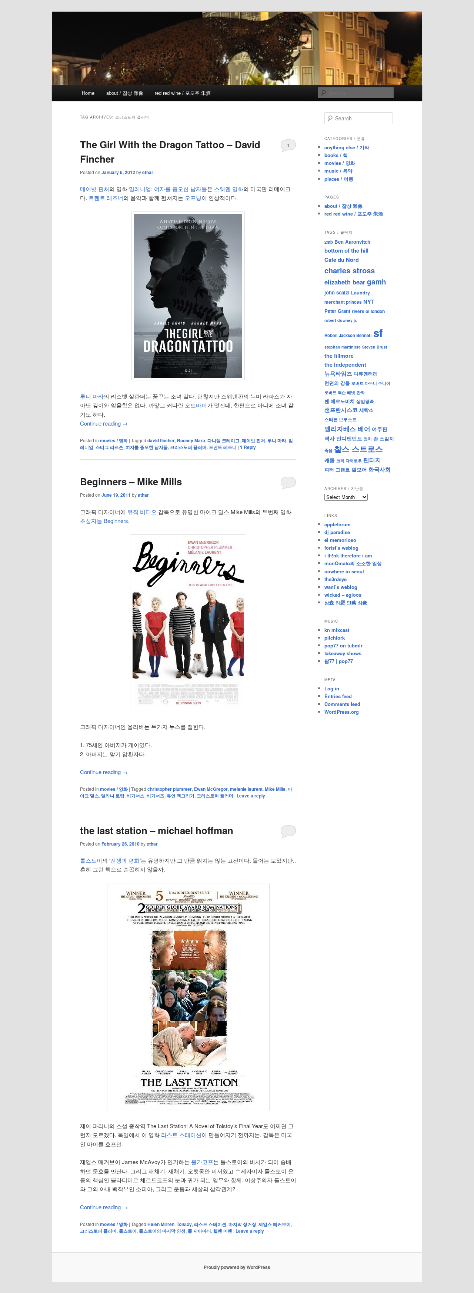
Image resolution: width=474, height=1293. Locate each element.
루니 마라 (92, 396)
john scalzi (337, 292)
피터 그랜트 (337, 469)
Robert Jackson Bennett (348, 335)
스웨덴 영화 (228, 189)
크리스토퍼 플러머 (188, 447)
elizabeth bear (344, 281)
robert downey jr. (340, 320)
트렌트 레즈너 (106, 197)
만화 (361, 392)
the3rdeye (335, 579)
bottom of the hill (346, 250)
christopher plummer (169, 789)
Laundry (360, 292)
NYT (368, 301)
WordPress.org (341, 711)
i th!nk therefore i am (348, 555)
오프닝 (193, 197)
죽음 (328, 450)
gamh (376, 282)
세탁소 (366, 409)
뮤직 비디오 (142, 512)
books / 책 (336, 155)
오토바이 (196, 405)
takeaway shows (342, 653)
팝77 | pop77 (338, 660)
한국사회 (379, 469)
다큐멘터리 (366, 373)
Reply (248, 447)
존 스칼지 (383, 438)
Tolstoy (184, 1224)
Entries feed (338, 696)
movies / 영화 (114, 440)
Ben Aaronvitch (352, 241)
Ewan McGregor (211, 789)
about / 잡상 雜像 (124, 92)
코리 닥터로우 (349, 460)
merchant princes (343, 302)
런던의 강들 (337, 382)
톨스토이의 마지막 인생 (162, 1230)
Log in (331, 688)
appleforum (337, 524)
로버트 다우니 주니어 (370, 383)
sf (378, 332)
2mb (328, 242)
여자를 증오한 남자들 (147, 447)
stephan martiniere (342, 347)
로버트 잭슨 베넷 (339, 392)
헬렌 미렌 (222, 1230)
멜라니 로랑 (112, 795)
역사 (329, 438)
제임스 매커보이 (274, 1224)
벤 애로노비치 (339, 400)
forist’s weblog (341, 547)
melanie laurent (246, 789)
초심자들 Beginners (104, 520)
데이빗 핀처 (94, 189)
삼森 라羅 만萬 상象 (345, 602)
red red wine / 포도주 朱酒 (183, 92)
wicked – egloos (342, 594)
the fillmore (339, 355)
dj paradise (337, 532)
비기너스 (135, 795)
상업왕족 (365, 401)
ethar (147, 172)
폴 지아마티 (199, 1230)
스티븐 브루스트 (340, 419)
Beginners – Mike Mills (131, 481)
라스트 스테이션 (181, 1135)
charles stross (349, 270)
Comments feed (342, 703)
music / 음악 (338, 170)
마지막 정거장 (242, 1224)
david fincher (161, 440)
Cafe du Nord (341, 260)
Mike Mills (275, 789)
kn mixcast (336, 629)
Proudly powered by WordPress (237, 1267)
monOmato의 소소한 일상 (353, 563)
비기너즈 (155, 795)
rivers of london (368, 311)
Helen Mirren (160, 1224)
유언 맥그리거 (180, 795)
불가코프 (202, 1162)
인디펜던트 (349, 438)
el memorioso (340, 539)
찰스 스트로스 (358, 448)
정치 (368, 438)
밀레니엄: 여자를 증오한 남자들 (168, 189)
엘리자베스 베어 (347, 428)
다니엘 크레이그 (223, 440)
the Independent (345, 364)
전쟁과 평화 (125, 860)
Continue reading (104, 423)
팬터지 (372, 460)
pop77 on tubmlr (343, 645)
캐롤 (329, 460)
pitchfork (334, 637)
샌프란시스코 (341, 410)
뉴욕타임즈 (338, 373)
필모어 (359, 469)
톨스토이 (91, 860)
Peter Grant (337, 310)
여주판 (379, 429)
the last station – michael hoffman (156, 830)
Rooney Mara (191, 440)
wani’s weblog (340, 586)
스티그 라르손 (109, 447)
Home (88, 92)
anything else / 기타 (346, 147)
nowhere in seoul (344, 571)
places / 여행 (338, 178)
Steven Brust (374, 347)
